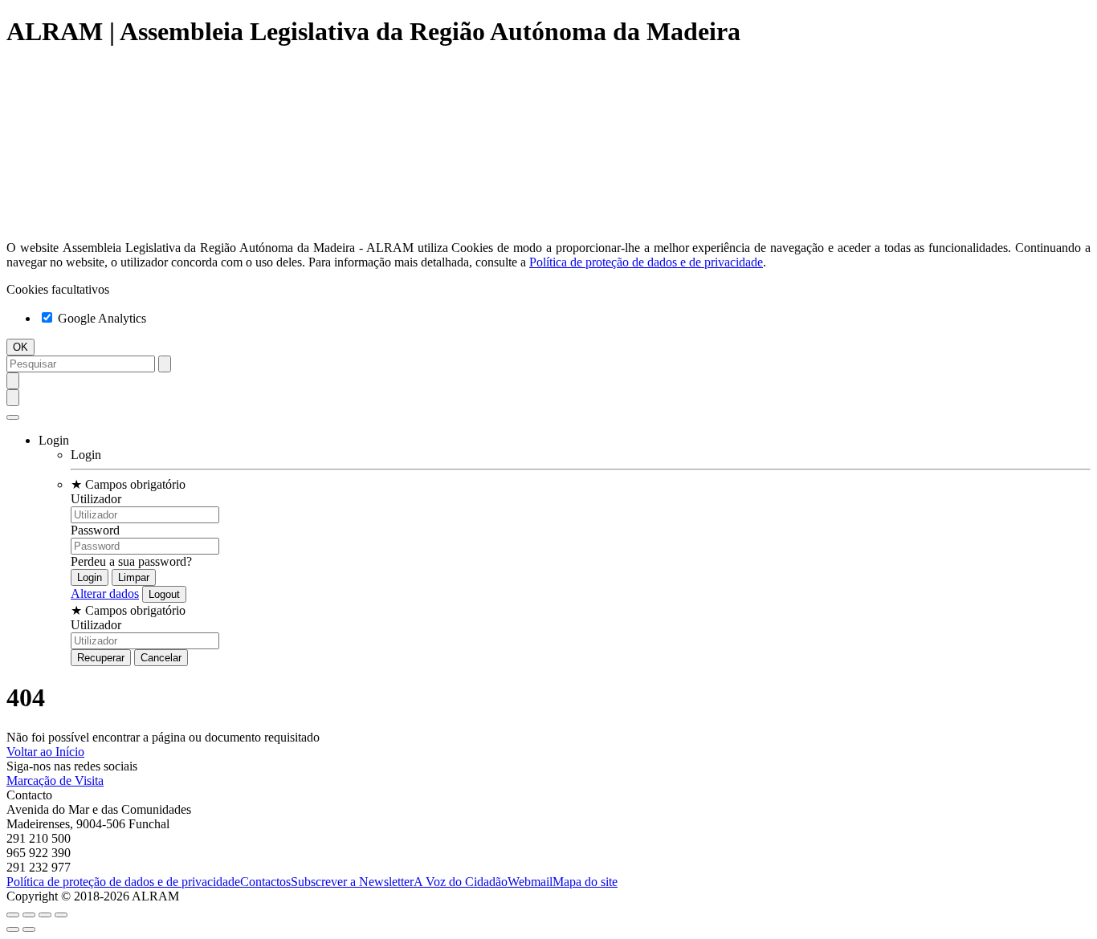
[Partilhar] (28, 915)
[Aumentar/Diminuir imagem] (61, 915)
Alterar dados (105, 593)
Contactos (265, 881)
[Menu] (12, 417)
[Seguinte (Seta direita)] (28, 929)
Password (95, 530)
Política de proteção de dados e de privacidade (646, 262)
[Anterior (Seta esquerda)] (12, 929)
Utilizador (96, 499)
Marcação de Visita (55, 780)
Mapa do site (585, 881)
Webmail (530, 881)
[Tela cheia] (45, 915)
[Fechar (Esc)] (12, 915)
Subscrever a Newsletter (352, 881)
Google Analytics (100, 318)
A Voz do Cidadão (461, 881)
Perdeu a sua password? (131, 561)
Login (86, 454)
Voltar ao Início (45, 751)
